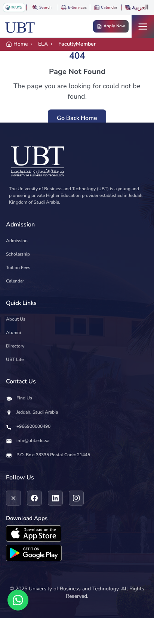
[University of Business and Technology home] (19, 26)
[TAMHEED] (14, 7)
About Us (15, 319)
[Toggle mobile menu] (143, 26)
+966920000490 (33, 426)
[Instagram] (76, 498)
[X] (13, 498)
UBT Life (15, 359)
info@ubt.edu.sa (32, 441)
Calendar (15, 281)
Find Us (24, 398)
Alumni (13, 333)
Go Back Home (77, 118)
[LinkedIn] (55, 498)
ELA (43, 43)
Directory (15, 346)
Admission (17, 241)
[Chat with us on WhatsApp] (17, 600)
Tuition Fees (18, 268)
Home (20, 43)
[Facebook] (34, 498)
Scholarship (18, 254)
